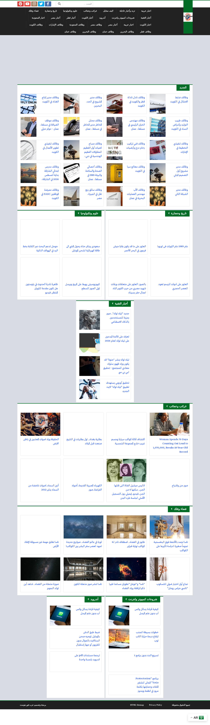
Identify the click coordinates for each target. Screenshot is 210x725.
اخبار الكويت (145, 25)
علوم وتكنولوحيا (70, 11)
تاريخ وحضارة (51, 11)
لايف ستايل (108, 11)
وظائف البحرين (127, 31)
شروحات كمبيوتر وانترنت (123, 18)
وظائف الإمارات (56, 25)
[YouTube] (27, 3)
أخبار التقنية (146, 18)
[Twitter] (41, 3)
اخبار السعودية (38, 18)
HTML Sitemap (137, 705)
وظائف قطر (145, 31)
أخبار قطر (71, 18)
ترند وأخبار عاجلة (127, 11)
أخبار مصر (55, 18)
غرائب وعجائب (90, 11)
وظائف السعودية (76, 25)
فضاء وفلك (34, 11)
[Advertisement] (105, 59)
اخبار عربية (146, 11)
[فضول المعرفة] (188, 17)
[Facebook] (48, 3)
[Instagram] (34, 3)
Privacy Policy (155, 705)
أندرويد (102, 18)
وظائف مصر (96, 25)
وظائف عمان (108, 31)
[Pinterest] (20, 3)
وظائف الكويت (36, 25)
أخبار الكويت (87, 18)
